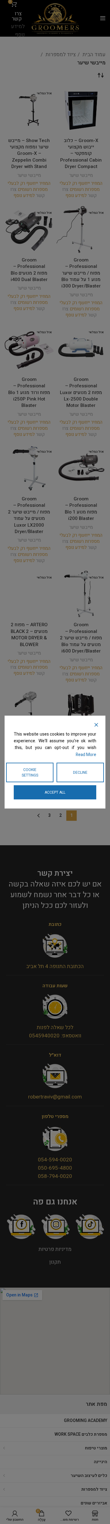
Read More (86, 754)
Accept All (55, 792)
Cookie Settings (30, 772)
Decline (80, 772)
